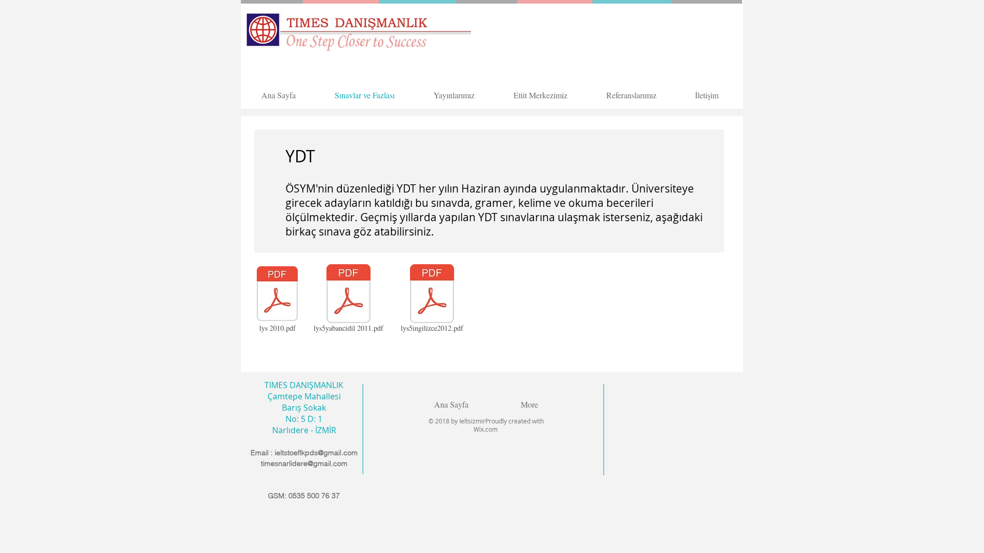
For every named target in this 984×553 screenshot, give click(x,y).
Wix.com (486, 429)
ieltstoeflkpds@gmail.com (316, 452)
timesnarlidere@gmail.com (304, 463)
